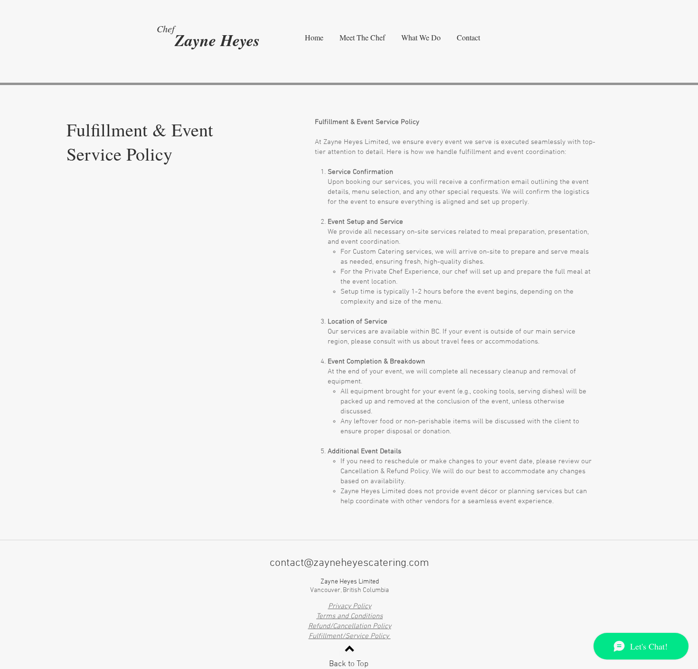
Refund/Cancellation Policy (349, 626)
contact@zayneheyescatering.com (349, 563)
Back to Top (348, 664)
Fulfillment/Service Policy (350, 636)
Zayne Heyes (217, 40)
